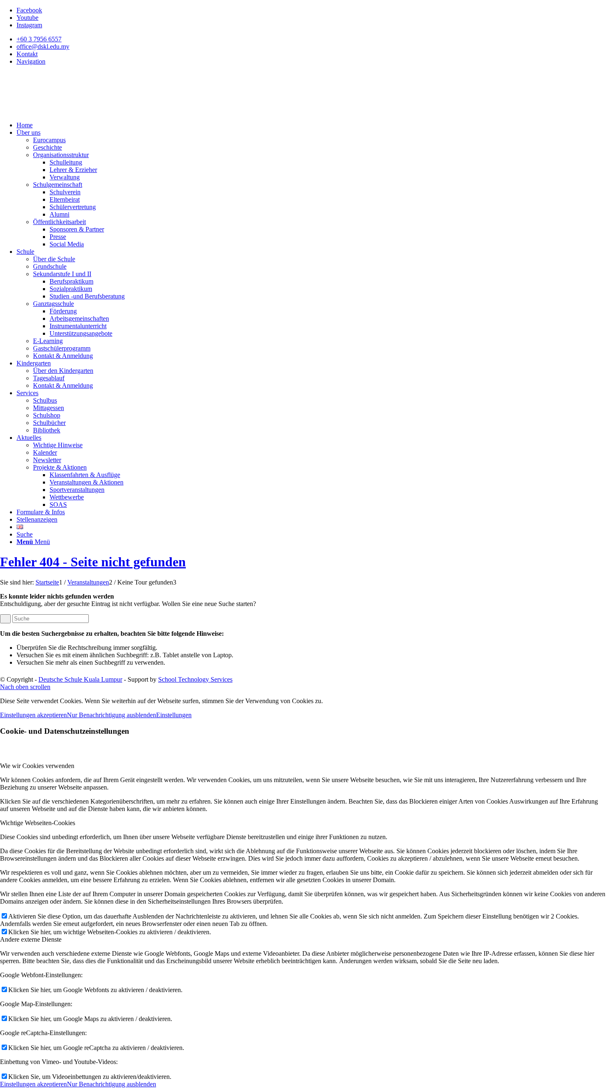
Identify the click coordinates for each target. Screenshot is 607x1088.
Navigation (31, 61)
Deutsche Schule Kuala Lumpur (80, 679)
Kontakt (27, 53)
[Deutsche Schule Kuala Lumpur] (62, 111)
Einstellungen (174, 714)
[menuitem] (312, 39)
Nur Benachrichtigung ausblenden (111, 714)
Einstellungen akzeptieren (33, 714)
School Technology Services (195, 679)
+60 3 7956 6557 (39, 39)
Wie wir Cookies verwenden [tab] (37, 765)
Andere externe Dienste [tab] (31, 939)
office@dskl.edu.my (43, 46)
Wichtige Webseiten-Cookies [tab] (37, 822)
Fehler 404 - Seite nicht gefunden (93, 561)
